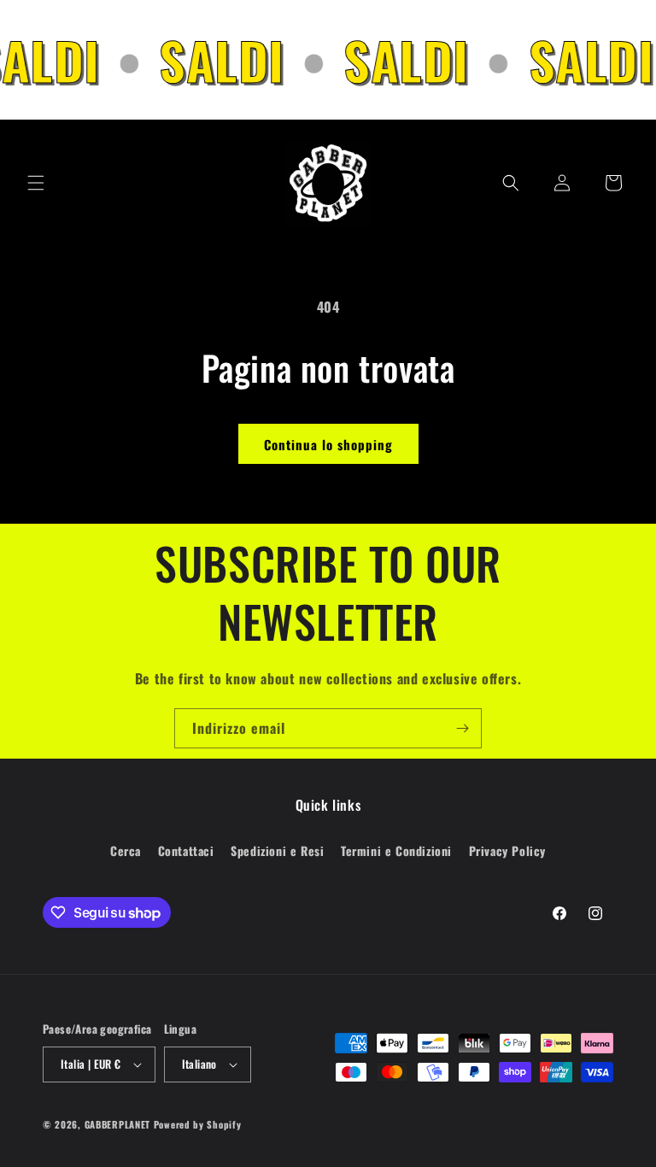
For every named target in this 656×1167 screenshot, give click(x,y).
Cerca (125, 850)
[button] (36, 183)
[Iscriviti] (462, 728)
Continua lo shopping (328, 444)
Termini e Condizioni (396, 850)
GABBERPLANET (117, 1124)
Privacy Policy (507, 850)
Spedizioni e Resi (277, 850)
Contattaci (186, 850)
